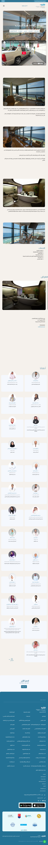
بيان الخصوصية (43, 788)
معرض (25, 31)
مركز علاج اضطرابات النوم (41, 770)
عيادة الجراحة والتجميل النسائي (24, 757)
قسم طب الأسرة (26, 765)
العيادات (44, 774)
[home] (40, 6)
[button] (3, 5)
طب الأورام (12, 745)
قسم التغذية (12, 761)
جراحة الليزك (12, 732)
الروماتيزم (44, 716)
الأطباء (44, 786)
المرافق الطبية (43, 776)
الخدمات (30, 31)
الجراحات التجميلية (27, 712)
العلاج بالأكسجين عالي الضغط (8, 720)
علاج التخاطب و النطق (10, 753)
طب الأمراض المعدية (26, 745)
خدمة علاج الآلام (43, 741)
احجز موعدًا (24, 686)
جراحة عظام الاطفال (26, 736)
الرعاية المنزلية (13, 31)
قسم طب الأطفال (10, 765)
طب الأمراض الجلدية (10, 741)
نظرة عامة (36, 31)
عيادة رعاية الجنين (42, 761)
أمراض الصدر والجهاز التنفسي (40, 728)
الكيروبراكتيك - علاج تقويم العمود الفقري (38, 724)
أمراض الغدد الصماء (26, 728)
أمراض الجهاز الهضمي (26, 724)
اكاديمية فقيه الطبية (42, 781)
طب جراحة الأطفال (10, 749)
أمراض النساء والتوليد (42, 732)
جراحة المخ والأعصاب (42, 736)
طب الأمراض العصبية (41, 745)
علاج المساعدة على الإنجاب (41, 757)
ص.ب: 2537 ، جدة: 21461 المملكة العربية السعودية (33, 794)
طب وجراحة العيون (26, 753)
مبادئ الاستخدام (43, 790)
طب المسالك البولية (26, 749)
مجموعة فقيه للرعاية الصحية (40, 1)
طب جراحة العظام (42, 753)
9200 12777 (40, 798)
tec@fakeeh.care (41, 326)
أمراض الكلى (12, 728)
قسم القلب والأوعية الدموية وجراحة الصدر (38, 765)
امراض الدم (12, 724)
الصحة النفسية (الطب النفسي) (8, 716)
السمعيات (28, 716)
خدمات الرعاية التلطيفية (10, 736)
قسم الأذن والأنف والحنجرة (25, 761)
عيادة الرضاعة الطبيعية (10, 757)
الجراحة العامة (11, 712)
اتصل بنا (20, 31)
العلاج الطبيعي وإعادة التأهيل (24, 720)
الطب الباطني (43, 720)
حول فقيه (44, 783)
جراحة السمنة (27, 732)
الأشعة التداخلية (43, 712)
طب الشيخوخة (43, 749)
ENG (3, 1)
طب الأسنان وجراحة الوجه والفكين (23, 741)
